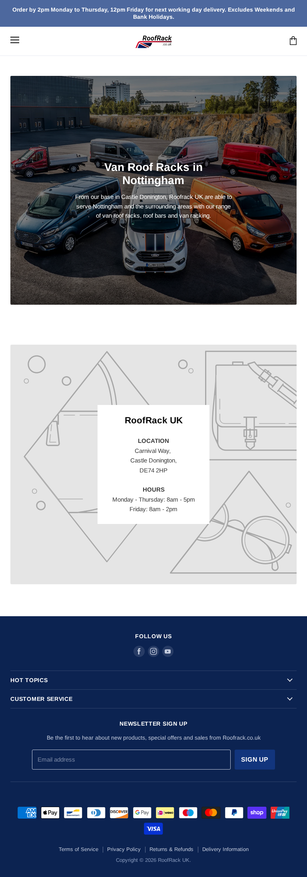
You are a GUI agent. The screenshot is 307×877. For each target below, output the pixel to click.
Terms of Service (78, 849)
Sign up (255, 759)
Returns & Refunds (171, 849)
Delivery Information (225, 849)
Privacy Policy (124, 849)
